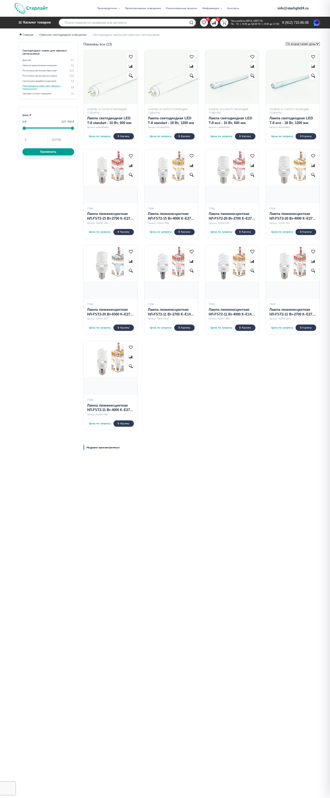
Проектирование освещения (143, 8)
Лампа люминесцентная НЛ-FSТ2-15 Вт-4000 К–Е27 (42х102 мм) (169, 216)
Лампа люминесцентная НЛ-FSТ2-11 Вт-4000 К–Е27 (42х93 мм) (108, 408)
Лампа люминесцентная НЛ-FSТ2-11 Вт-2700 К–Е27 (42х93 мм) (290, 312)
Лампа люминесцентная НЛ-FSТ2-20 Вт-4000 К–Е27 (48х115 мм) (291, 216)
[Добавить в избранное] (131, 57)
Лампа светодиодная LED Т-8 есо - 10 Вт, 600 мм (230, 120)
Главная (28, 34)
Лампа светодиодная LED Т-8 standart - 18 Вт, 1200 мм (171, 120)
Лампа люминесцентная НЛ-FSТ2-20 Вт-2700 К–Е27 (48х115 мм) (230, 216)
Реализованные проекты (181, 8)
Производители (107, 8)
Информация (210, 8)
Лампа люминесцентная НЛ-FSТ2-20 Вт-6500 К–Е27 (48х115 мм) (108, 312)
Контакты (233, 8)
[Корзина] (224, 22)
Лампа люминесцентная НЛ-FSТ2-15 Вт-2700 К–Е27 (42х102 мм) (108, 216)
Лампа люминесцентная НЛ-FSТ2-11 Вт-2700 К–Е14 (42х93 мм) (169, 312)
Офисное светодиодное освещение (63, 34)
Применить (48, 151)
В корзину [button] (123, 136)
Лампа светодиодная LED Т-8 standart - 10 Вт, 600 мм (109, 120)
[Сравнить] (131, 66)
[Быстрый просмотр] (131, 75)
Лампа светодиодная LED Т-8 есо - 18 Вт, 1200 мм (291, 120)
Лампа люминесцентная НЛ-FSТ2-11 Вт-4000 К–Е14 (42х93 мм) (230, 312)
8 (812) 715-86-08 (295, 23)
